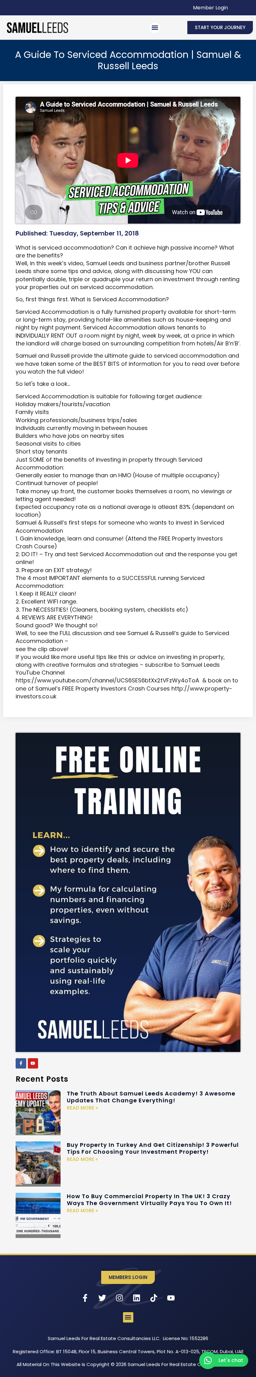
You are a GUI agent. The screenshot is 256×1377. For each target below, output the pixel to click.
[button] (155, 28)
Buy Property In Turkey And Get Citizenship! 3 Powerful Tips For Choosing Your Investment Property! (153, 1148)
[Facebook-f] (21, 1063)
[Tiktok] (154, 1298)
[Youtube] (33, 1063)
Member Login (210, 7)
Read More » (82, 1108)
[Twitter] (102, 1298)
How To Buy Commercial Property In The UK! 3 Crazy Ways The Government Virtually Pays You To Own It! (149, 1199)
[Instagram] (119, 1298)
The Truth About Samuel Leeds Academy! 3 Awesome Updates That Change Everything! (151, 1097)
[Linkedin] (137, 1298)
